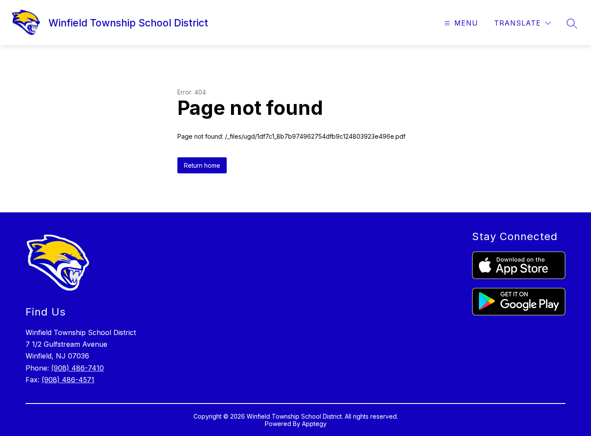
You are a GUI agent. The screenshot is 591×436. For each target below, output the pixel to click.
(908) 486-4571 (68, 379)
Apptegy (314, 423)
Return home (202, 165)
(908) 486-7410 (77, 368)
